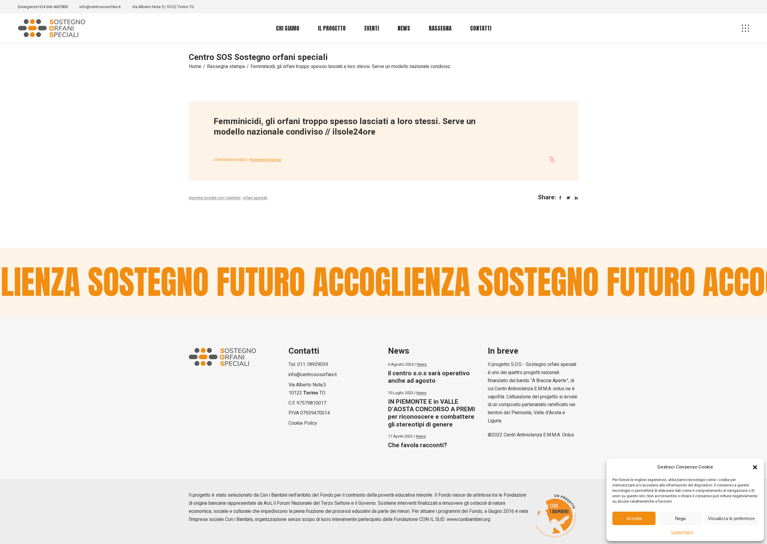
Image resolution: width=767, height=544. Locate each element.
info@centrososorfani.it (100, 7)
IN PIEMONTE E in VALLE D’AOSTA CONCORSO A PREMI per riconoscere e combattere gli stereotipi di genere (431, 413)
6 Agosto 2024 (400, 364)
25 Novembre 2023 (230, 159)
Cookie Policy (682, 532)
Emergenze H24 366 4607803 (43, 7)
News (422, 364)
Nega (680, 518)
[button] (755, 467)
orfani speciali (255, 198)
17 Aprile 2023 (400, 436)
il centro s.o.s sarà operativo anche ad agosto (429, 377)
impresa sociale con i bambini (215, 198)
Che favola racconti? (417, 445)
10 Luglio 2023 (400, 393)
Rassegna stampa (226, 66)
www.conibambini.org (468, 519)
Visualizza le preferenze (731, 518)
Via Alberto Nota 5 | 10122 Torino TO (163, 7)
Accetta (633, 518)
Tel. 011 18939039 (308, 364)
